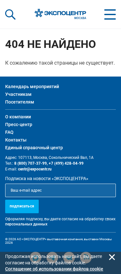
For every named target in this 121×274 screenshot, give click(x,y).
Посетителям (19, 102)
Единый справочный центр (34, 147)
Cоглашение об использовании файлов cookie (54, 268)
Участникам (18, 94)
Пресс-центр (18, 124)
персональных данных (26, 224)
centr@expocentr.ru (35, 169)
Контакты (15, 139)
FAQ (9, 132)
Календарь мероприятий (32, 86)
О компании (18, 116)
